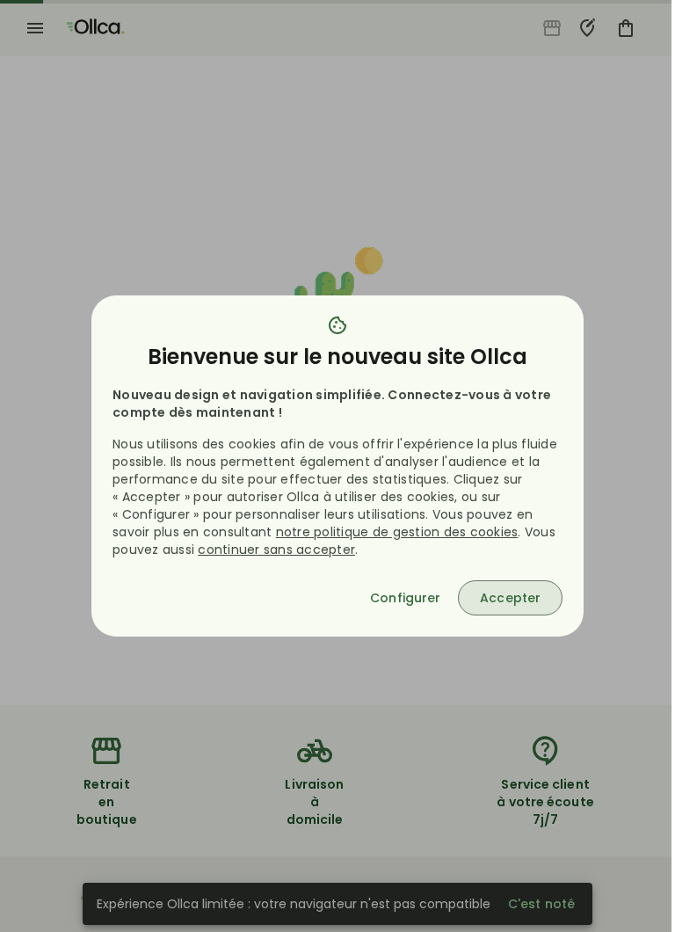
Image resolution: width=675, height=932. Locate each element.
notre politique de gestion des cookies (397, 532)
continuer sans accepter (276, 549)
